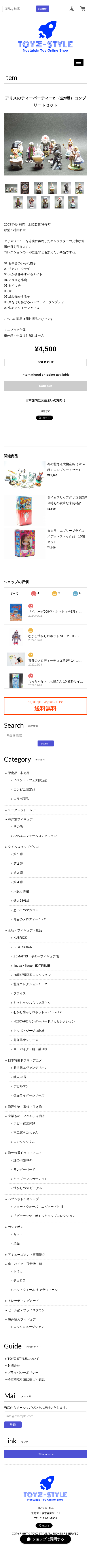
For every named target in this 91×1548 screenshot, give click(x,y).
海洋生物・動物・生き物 (25, 1106)
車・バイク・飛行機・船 (25, 1264)
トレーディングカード (23, 1300)
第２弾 (18, 863)
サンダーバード (24, 1169)
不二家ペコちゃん (25, 1132)
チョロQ (19, 1280)
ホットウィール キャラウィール (35, 1289)
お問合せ (14, 1365)
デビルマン (21, 1086)
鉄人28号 (19, 1077)
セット (18, 1234)
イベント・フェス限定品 (30, 780)
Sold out (45, 386)
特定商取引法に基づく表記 (26, 1379)
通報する (45, 411)
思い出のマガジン (25, 910)
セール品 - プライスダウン (26, 1310)
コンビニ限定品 (24, 789)
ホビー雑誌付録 (24, 1123)
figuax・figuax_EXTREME (31, 965)
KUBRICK (20, 937)
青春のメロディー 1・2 (29, 919)
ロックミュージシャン (28, 1326)
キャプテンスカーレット (30, 1179)
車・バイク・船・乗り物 (30, 1049)
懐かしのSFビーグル (27, 1188)
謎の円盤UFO (22, 1160)
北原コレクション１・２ (30, 984)
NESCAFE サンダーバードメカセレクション (44, 1021)
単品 (16, 1243)
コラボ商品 (21, 798)
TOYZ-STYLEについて (23, 1358)
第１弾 (18, 854)
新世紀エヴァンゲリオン (30, 1067)
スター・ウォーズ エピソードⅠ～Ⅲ (38, 1206)
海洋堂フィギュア (20, 819)
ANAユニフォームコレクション (35, 835)
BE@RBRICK (22, 947)
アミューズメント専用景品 (26, 1254)
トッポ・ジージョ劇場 (28, 1030)
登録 (13, 1425)
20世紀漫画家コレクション (32, 975)
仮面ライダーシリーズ (28, 1095)
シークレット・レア (22, 810)
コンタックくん (24, 1141)
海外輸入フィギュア (22, 1319)
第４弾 (18, 882)
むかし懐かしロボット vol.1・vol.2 (37, 1012)
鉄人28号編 (21, 900)
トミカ (18, 1271)
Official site (45, 1454)
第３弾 (18, 873)
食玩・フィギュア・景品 (25, 930)
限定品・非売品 (19, 773)
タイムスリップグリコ (23, 847)
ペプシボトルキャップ (23, 1199)
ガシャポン (15, 1227)
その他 (18, 826)
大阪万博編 (21, 891)
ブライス (19, 993)
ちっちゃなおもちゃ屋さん (32, 1002)
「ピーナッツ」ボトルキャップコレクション (44, 1216)
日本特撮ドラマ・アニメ (25, 1060)
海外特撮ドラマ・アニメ (25, 1152)
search (42, 8)
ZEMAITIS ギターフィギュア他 (36, 956)
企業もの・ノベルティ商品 (26, 1116)
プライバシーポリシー (23, 1372)
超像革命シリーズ (25, 1040)
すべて (14, 593)
